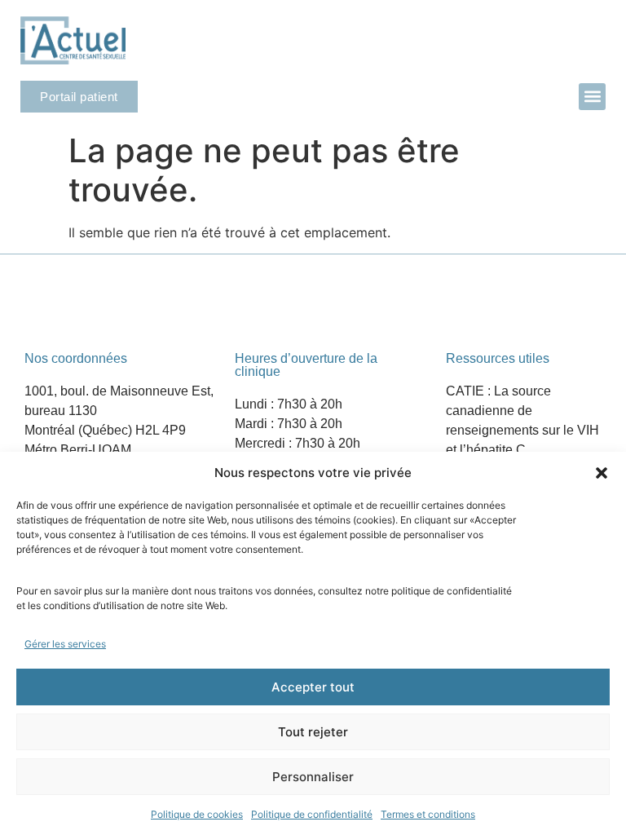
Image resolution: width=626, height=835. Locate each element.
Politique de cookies (197, 814)
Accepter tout (313, 687)
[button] (601, 473)
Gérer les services (65, 644)
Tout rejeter (313, 732)
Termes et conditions (428, 814)
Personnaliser (313, 776)
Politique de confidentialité (312, 814)
